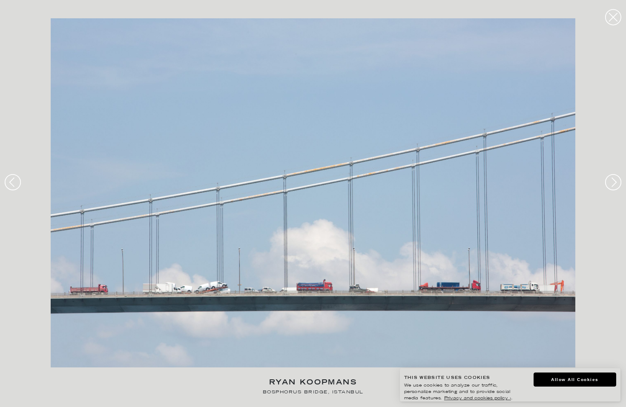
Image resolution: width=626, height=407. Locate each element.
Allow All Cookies (575, 379)
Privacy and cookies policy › (477, 398)
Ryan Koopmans (313, 383)
